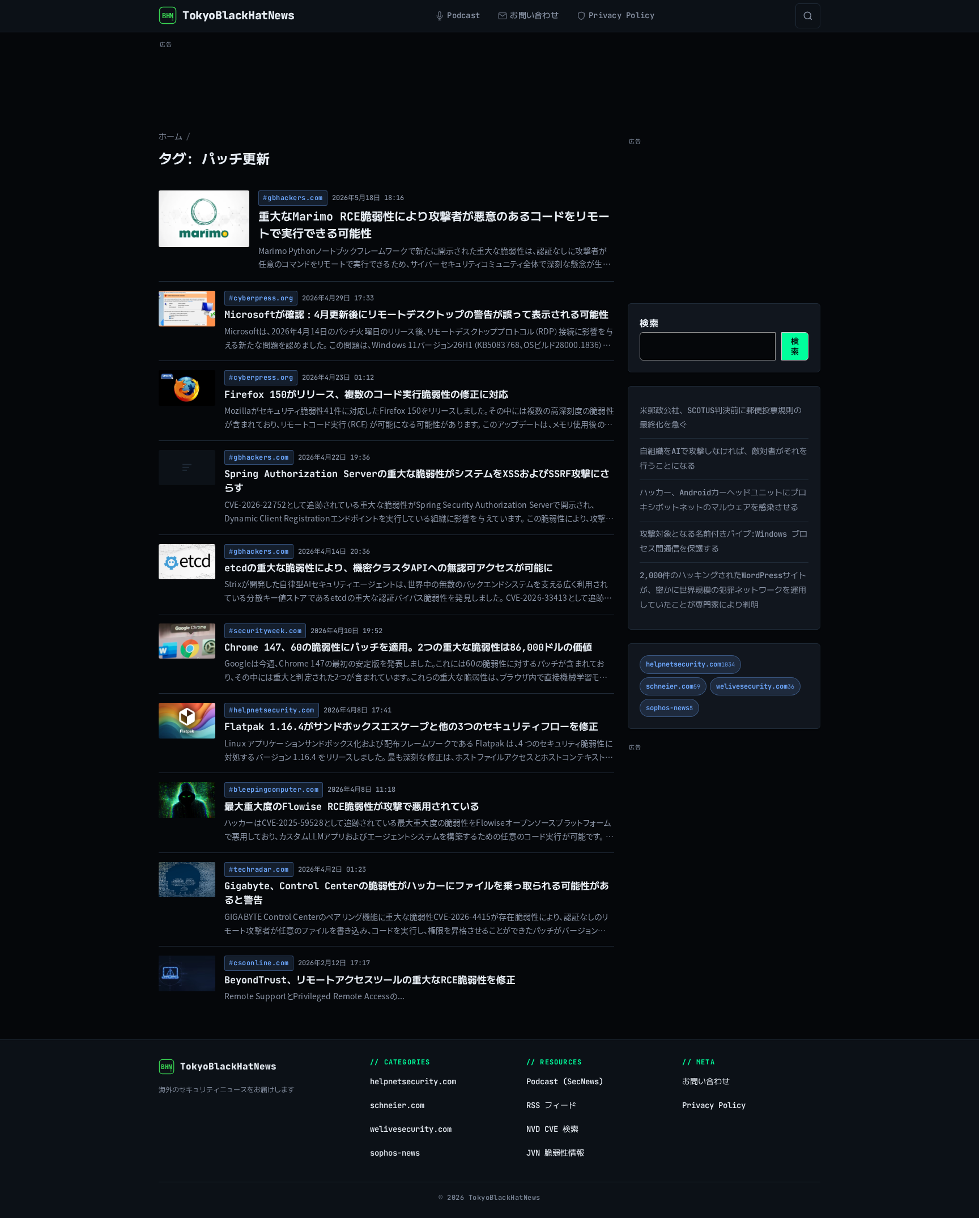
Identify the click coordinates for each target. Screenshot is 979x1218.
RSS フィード (551, 1105)
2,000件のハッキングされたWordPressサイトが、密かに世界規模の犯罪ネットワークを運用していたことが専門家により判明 (723, 590)
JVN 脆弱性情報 (555, 1153)
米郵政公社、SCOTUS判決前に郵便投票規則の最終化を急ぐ (721, 417)
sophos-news (669, 707)
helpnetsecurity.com (690, 664)
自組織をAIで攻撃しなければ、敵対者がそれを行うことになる (723, 458)
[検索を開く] (807, 15)
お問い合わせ (706, 1081)
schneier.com (673, 686)
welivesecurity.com (755, 686)
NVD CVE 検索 (552, 1129)
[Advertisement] (489, 77)
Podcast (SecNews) (564, 1081)
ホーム (170, 136)
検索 (649, 323)
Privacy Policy (714, 1105)
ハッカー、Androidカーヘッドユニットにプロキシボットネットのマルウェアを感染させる (723, 499)
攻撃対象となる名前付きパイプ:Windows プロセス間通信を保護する (723, 541)
